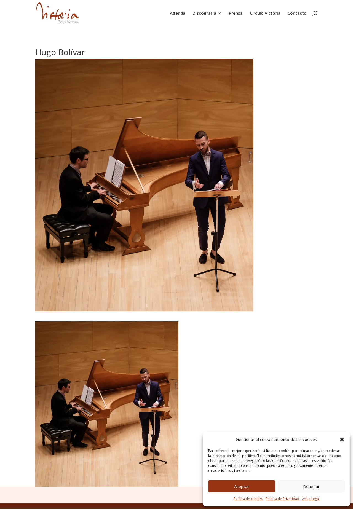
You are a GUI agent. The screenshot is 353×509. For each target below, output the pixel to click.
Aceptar (241, 486)
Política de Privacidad (282, 498)
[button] (342, 439)
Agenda (177, 13)
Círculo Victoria (265, 13)
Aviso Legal (311, 498)
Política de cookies (248, 498)
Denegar (311, 486)
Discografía (204, 13)
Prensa (236, 13)
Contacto (297, 13)
